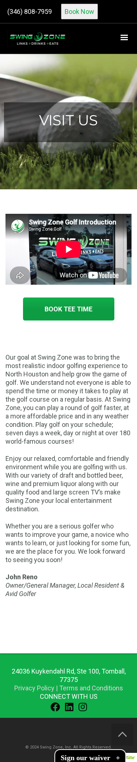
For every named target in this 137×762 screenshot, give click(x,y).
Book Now (79, 11)
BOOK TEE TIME (68, 309)
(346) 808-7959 (29, 11)
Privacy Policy (34, 688)
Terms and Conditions (91, 688)
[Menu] (124, 37)
